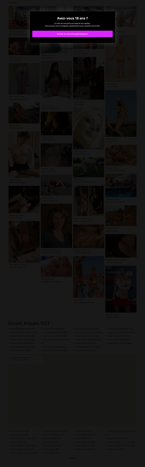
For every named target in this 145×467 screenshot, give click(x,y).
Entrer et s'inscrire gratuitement (72, 34)
